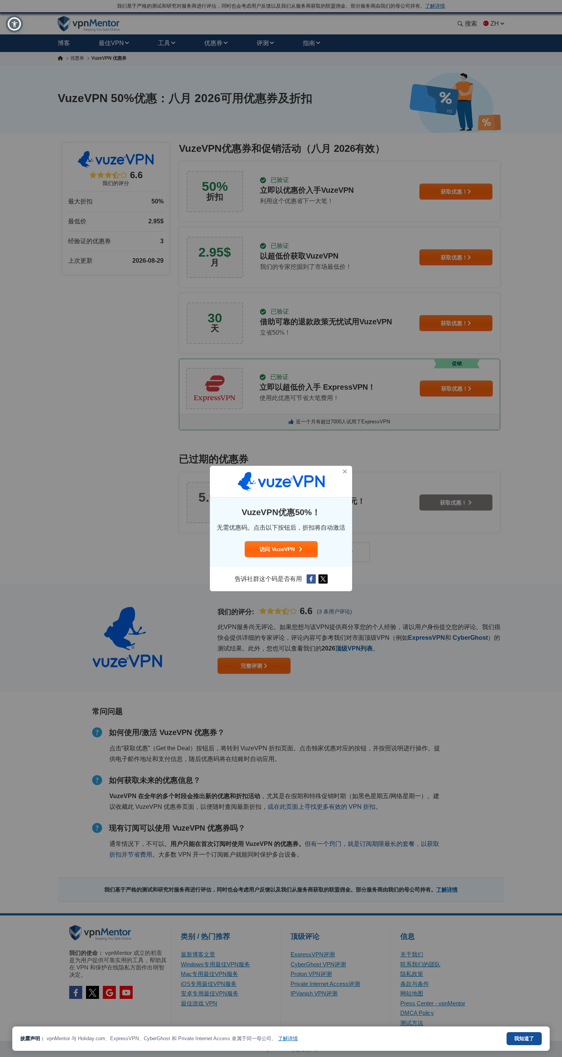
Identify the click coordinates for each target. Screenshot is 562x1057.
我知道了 (524, 1038)
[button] (14, 24)
